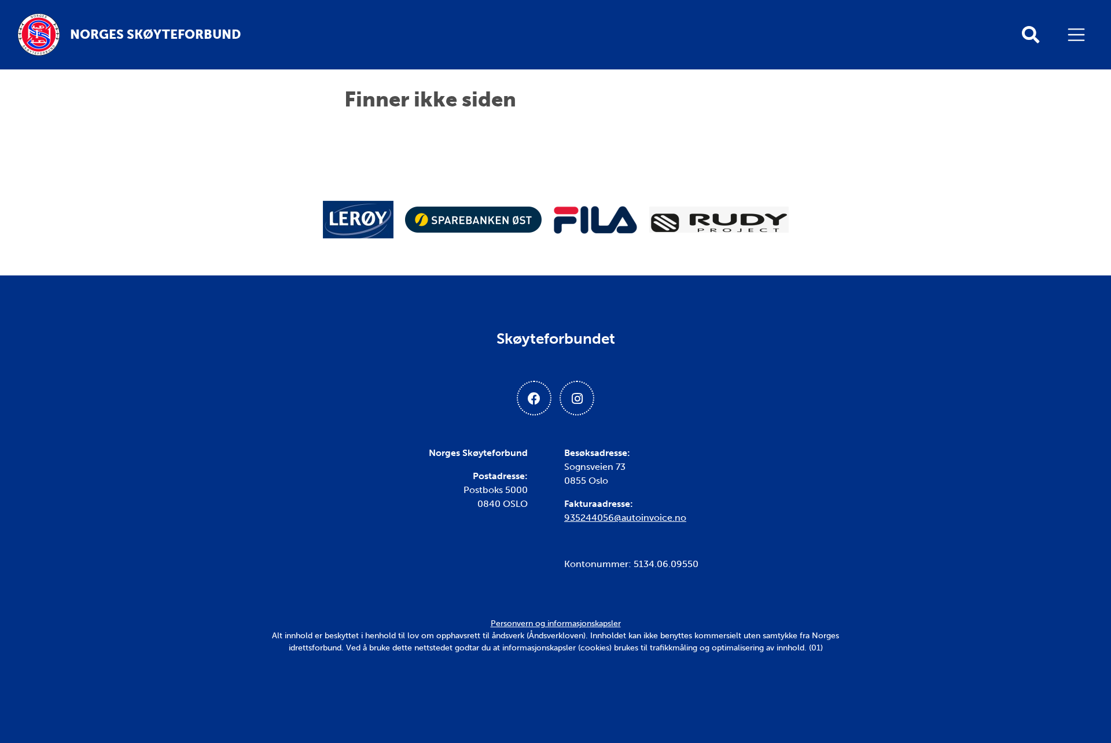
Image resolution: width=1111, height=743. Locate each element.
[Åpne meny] (1079, 35)
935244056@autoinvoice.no (625, 517)
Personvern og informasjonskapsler (556, 623)
